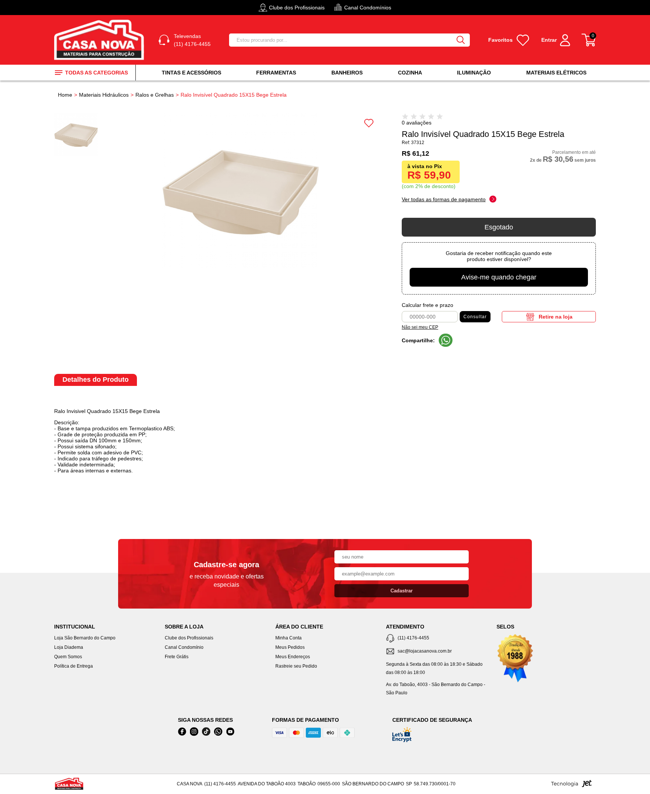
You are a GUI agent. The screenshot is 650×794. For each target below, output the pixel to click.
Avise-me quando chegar (498, 277)
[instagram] (194, 731)
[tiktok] (206, 731)
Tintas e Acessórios (191, 73)
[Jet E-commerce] (571, 785)
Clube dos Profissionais (189, 638)
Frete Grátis (176, 656)
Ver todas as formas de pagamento (444, 199)
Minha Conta (288, 638)
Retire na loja (556, 317)
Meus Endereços (292, 656)
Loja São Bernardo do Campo (84, 638)
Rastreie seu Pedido (296, 666)
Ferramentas (276, 73)
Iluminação (474, 73)
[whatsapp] (218, 731)
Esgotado (498, 227)
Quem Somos (68, 656)
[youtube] (230, 731)
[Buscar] (460, 40)
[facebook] (182, 731)
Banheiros (347, 73)
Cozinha (410, 73)
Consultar (475, 316)
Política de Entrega (73, 666)
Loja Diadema (68, 647)
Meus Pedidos (290, 647)
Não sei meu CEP (420, 327)
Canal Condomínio (184, 647)
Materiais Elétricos (556, 73)
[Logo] (100, 40)
